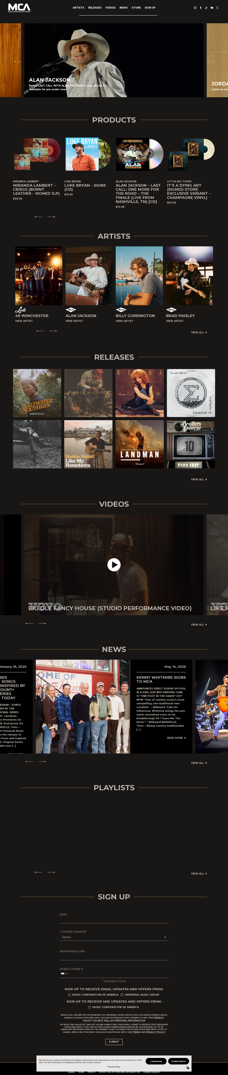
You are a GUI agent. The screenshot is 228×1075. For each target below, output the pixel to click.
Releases (94, 7)
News (124, 7)
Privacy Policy (155, 1032)
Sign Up (150, 7)
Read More (175, 737)
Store (136, 7)
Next (211, 61)
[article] (114, 564)
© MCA (71, 1072)
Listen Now (35, 392)
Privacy (92, 1072)
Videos (110, 7)
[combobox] (65, 973)
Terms (136, 1032)
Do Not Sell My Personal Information (119, 1020)
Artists (78, 7)
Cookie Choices (151, 1072)
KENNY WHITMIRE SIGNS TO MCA (161, 679)
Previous (16, 61)
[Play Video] (114, 564)
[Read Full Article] (83, 706)
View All (197, 332)
